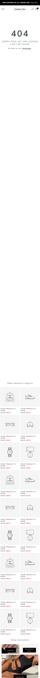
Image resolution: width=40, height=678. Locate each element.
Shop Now (34, 3)
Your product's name (8, 410)
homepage (26, 48)
